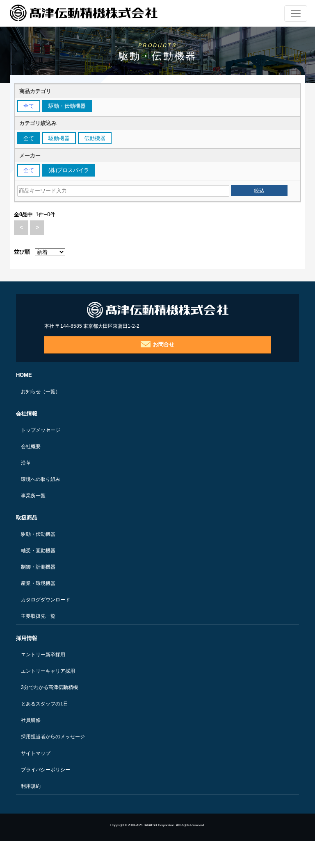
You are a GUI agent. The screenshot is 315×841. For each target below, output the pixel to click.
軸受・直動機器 (38, 550)
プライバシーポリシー (45, 770)
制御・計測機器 (38, 567)
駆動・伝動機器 (38, 534)
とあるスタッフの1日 (44, 704)
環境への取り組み (40, 479)
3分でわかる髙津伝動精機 (49, 687)
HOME (24, 375)
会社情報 (26, 413)
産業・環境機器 (38, 583)
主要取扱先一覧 (38, 616)
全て (28, 106)
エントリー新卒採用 (43, 654)
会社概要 (31, 446)
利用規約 (31, 786)
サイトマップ (35, 753)
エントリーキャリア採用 (48, 671)
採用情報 (26, 638)
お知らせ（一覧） (40, 391)
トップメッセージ (40, 430)
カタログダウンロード (45, 600)
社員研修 (31, 720)
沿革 (26, 463)
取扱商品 (26, 518)
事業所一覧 (33, 496)
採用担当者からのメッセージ (53, 736)
